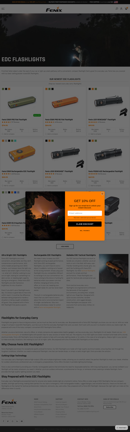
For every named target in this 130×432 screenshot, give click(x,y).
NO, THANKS (85, 230)
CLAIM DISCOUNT (84, 224)
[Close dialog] (102, 193)
